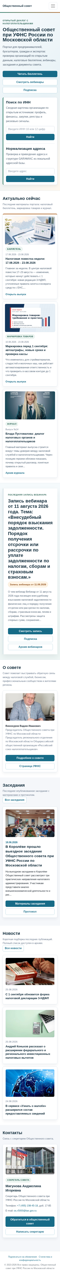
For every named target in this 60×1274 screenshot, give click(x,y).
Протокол (30, 911)
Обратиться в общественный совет (30, 1221)
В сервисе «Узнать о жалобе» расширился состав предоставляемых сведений (26, 1109)
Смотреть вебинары (30, 82)
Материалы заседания (30, 903)
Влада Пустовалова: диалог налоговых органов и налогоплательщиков (25, 437)
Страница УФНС (30, 766)
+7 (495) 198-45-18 (27, 1205)
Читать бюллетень (30, 73)
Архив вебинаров (30, 646)
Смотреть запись (30, 631)
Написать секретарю (30, 1231)
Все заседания (14, 799)
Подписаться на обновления (22, 1257)
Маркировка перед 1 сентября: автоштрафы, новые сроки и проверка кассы (27, 350)
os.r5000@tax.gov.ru (25, 1210)
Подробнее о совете (30, 758)
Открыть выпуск (16, 294)
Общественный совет (17, 5)
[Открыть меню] (53, 6)
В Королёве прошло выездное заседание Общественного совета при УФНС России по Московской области (30, 856)
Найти (30, 137)
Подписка (30, 90)
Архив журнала (15, 472)
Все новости (13, 948)
